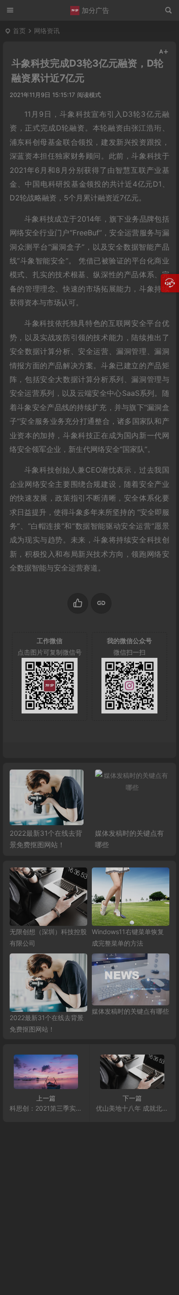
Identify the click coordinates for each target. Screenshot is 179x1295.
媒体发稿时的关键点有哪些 (130, 1011)
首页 (19, 30)
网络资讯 (47, 30)
